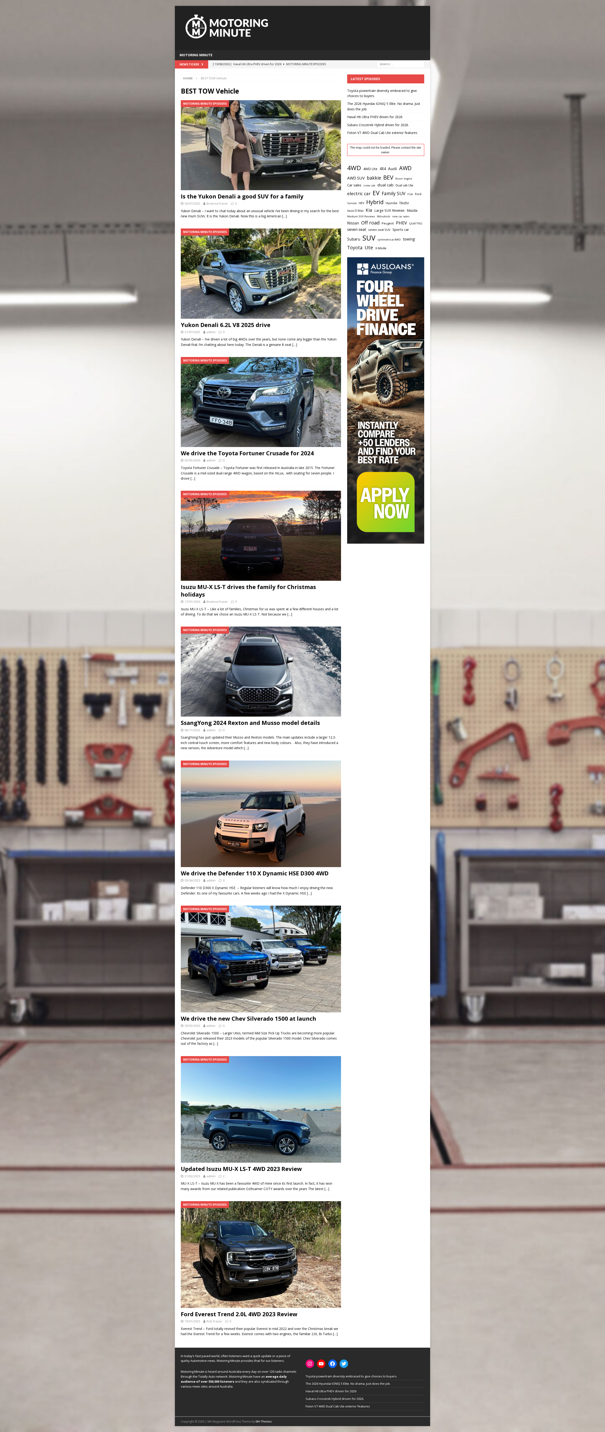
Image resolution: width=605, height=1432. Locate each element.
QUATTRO (415, 223)
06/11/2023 (192, 730)
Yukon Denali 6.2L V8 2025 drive (225, 325)
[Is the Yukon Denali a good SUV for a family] (261, 145)
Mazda (412, 210)
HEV (361, 203)
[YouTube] (321, 1363)
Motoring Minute (196, 55)
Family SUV (393, 193)
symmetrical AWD (389, 239)
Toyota (355, 247)
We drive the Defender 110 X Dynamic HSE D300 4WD (254, 873)
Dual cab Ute (404, 185)
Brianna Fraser (217, 203)
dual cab (385, 185)
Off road (370, 222)
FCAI (410, 194)
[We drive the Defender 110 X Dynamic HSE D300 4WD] (261, 814)
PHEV (401, 223)
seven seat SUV (379, 230)
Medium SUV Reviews (361, 216)
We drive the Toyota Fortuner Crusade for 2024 (247, 453)
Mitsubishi (383, 216)
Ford (418, 194)
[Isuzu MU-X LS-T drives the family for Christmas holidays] (261, 536)
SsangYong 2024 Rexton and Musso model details (250, 723)
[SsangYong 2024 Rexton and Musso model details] (261, 672)
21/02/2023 (192, 1176)
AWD (405, 168)
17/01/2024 (192, 601)
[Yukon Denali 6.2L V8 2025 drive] (261, 273)
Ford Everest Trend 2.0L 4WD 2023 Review (239, 1314)
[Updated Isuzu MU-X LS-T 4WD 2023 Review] (261, 1109)
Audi (392, 168)
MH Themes (264, 1421)
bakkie (374, 178)
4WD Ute (370, 169)
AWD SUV (356, 178)
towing (409, 239)
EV (376, 193)
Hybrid (375, 202)
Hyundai (391, 203)
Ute (369, 247)
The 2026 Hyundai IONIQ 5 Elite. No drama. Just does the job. (348, 1383)
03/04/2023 (192, 880)
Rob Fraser (214, 1321)
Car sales (354, 185)
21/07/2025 (192, 332)
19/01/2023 (192, 1321)
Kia (369, 210)
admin (211, 332)
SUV (368, 238)
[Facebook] (332, 1363)
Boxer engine (403, 178)
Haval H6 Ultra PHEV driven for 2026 (374, 117)
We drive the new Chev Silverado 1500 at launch (248, 1018)
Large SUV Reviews (389, 210)
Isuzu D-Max (355, 211)
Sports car (401, 229)
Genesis (352, 203)
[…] (284, 216)
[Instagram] (310, 1363)
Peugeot (388, 223)
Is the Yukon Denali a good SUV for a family (242, 196)
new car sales (400, 216)
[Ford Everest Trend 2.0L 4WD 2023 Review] (261, 1254)
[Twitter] (344, 1363)
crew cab (369, 185)
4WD (354, 167)
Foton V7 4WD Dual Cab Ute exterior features (382, 132)
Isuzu (404, 202)
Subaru (353, 239)
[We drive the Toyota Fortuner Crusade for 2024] (261, 402)
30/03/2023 (192, 1025)
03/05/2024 (192, 460)
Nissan (353, 223)
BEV (388, 177)
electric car (359, 193)
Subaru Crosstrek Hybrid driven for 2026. (378, 125)
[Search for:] (400, 64)
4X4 (383, 168)
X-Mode (380, 248)
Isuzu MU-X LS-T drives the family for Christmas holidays (248, 590)
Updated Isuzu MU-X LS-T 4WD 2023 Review (241, 1169)
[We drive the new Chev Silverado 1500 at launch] (261, 959)
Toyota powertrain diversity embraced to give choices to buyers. (351, 1376)
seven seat (356, 229)
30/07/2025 (192, 203)
